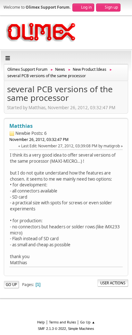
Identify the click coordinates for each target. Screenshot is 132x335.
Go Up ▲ (87, 322)
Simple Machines (81, 329)
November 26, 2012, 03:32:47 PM (39, 139)
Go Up (11, 284)
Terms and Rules (62, 322)
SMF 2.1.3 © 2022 (52, 329)
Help (41, 322)
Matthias (21, 125)
